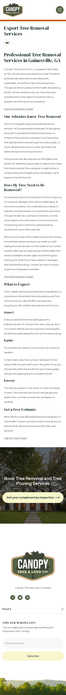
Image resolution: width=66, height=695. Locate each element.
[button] (60, 10)
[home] (12, 9)
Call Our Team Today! (15, 438)
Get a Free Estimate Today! (18, 109)
